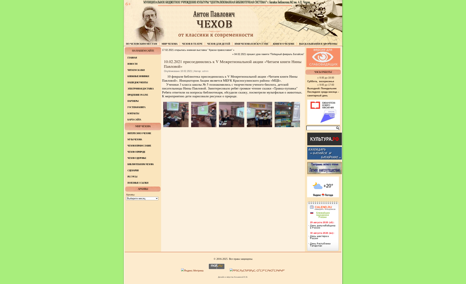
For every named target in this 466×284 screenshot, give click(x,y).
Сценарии (133, 170)
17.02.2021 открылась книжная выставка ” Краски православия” (197, 50)
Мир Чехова (169, 43)
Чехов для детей (218, 43)
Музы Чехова (134, 139)
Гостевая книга (136, 107)
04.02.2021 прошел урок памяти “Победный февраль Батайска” (269, 54)
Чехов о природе (136, 152)
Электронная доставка (140, 88)
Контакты (133, 113)
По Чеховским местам (141, 43)
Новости (132, 64)
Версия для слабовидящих (323, 57)
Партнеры (133, 101)
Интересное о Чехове (139, 133)
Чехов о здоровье (136, 158)
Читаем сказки (136, 70)
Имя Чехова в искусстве (251, 43)
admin (205, 71)
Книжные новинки (138, 76)
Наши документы (137, 82)
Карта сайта (134, 119)
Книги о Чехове (284, 43)
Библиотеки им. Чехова (140, 164)
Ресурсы (132, 176)
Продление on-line (137, 95)
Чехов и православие (139, 145)
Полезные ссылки (137, 183)
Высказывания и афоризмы (318, 43)
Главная (132, 57)
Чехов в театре (192, 43)
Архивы (130, 194)
